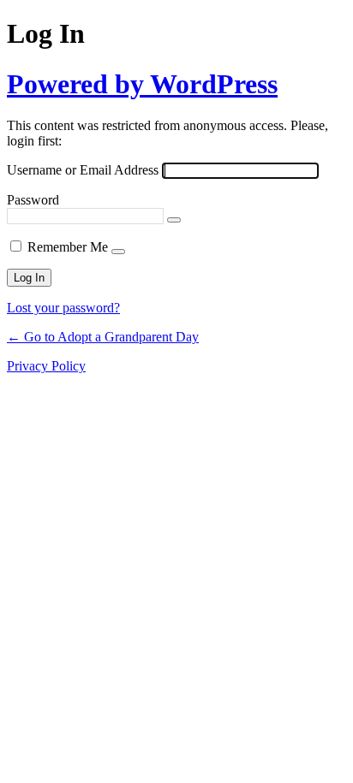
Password (33, 200)
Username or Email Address (83, 170)
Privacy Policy (46, 366)
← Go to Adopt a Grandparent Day (103, 336)
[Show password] (174, 219)
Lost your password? (63, 307)
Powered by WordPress (142, 83)
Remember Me (67, 247)
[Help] (118, 251)
